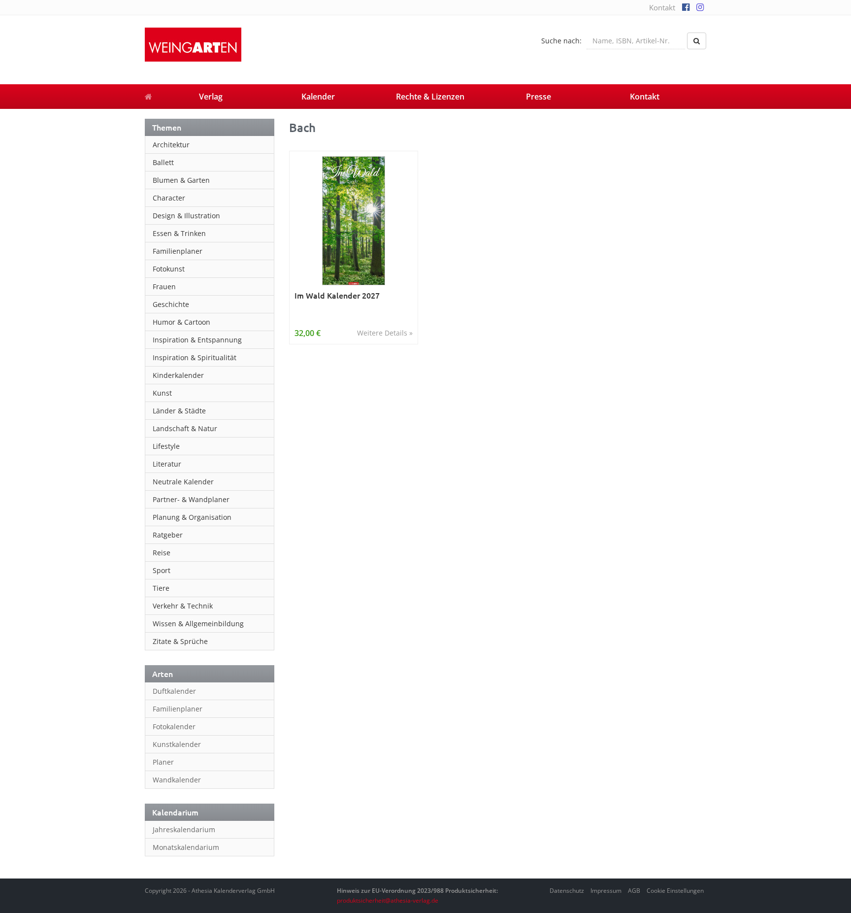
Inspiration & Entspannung (197, 339)
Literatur (167, 464)
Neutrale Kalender (183, 481)
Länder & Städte (179, 410)
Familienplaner (177, 251)
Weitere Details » (385, 333)
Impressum (606, 890)
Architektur (171, 144)
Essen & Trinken (179, 233)
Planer (163, 762)
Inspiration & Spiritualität (194, 357)
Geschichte (171, 304)
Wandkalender (177, 779)
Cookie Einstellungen (675, 890)
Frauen (164, 286)
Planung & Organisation (192, 517)
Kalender (318, 96)
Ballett (163, 162)
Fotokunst (169, 268)
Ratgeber (168, 535)
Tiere (161, 588)
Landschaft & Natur (185, 428)
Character (169, 198)
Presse (538, 96)
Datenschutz (567, 890)
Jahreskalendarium (184, 829)
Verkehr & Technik (183, 605)
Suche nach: (561, 40)
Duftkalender (174, 691)
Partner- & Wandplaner (191, 499)
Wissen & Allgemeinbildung (198, 623)
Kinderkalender (178, 375)
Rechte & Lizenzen (430, 96)
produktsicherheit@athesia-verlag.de (387, 900)
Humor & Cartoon (181, 322)
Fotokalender (174, 726)
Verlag (211, 96)
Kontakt (662, 7)
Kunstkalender (177, 744)
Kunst (162, 393)
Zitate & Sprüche (180, 641)
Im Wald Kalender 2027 (337, 295)
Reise (161, 552)
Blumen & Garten (181, 180)
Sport (161, 570)
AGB (634, 890)
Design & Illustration (186, 215)
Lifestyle (166, 446)
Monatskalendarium (186, 847)
